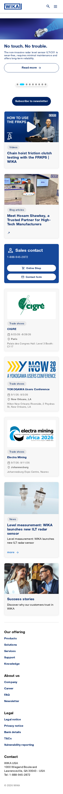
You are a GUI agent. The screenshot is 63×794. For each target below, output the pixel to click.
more (10, 552)
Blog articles (16, 209)
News (12, 519)
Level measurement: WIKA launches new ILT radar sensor (29, 529)
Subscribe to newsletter (31, 101)
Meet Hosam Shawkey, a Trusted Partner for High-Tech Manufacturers (29, 220)
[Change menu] (55, 6)
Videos (13, 147)
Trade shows (16, 323)
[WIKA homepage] (13, 6)
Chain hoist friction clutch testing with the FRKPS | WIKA (29, 157)
